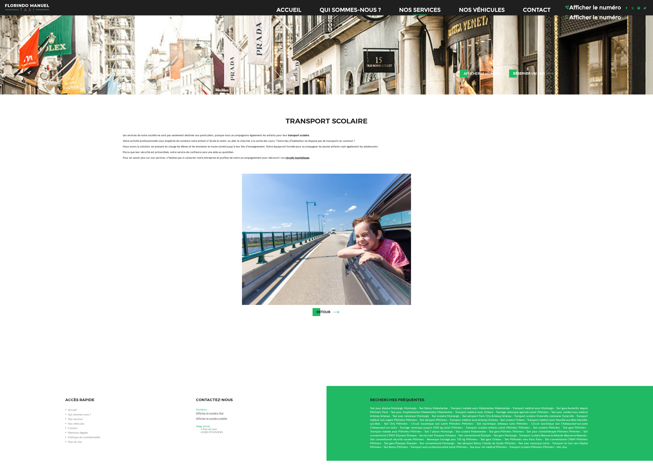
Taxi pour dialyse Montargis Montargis (393, 408)
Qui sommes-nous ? (350, 9)
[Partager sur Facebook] (626, 8)
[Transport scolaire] (326, 239)
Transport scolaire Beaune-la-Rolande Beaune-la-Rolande (552, 435)
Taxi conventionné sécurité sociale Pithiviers (397, 439)
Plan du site (75, 441)
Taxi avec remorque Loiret (533, 443)
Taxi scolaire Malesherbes (470, 431)
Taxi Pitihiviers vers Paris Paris (523, 439)
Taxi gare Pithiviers (574, 427)
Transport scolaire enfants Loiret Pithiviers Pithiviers (498, 427)
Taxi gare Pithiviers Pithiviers (506, 431)
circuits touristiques (297, 157)
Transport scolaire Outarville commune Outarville (544, 415)
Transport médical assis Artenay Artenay (474, 419)
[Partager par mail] (645, 8)
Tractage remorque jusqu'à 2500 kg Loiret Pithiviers (431, 427)
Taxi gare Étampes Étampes (400, 443)
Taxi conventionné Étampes (474, 435)
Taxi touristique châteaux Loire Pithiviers (502, 423)
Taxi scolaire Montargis (445, 415)
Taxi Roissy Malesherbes (433, 408)
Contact (536, 9)
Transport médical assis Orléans (474, 412)
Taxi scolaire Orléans (512, 419)
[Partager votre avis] (639, 8)
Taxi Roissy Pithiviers (395, 446)
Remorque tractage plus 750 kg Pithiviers (452, 439)
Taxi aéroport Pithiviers (433, 419)
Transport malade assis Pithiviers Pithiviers (396, 431)
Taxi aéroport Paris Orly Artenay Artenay (486, 415)
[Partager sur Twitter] (633, 8)
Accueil (289, 9)
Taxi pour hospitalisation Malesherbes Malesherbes (421, 412)
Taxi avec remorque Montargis (410, 415)
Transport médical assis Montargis (533, 408)
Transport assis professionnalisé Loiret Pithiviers (438, 446)
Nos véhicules (482, 9)
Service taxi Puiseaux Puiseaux (437, 435)
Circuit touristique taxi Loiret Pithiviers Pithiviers (442, 423)
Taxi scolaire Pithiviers (546, 427)
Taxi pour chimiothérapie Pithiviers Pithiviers (553, 431)
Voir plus (561, 446)
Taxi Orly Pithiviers (396, 423)
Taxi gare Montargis (505, 435)
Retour (323, 312)
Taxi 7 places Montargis (438, 431)
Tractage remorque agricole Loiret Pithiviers (522, 412)
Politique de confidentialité (84, 437)
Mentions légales (78, 432)
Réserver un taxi (529, 73)
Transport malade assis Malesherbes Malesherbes (480, 408)
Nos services (420, 9)
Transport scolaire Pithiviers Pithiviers (531, 446)
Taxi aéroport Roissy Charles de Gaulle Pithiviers (486, 443)
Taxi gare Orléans (490, 439)
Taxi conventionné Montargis (436, 443)
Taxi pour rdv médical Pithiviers (488, 446)
